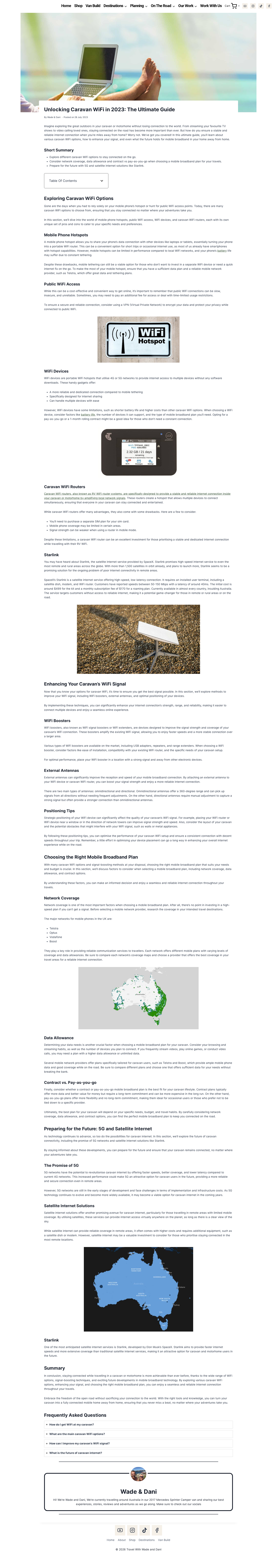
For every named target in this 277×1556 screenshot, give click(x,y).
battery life (88, 414)
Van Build (93, 6)
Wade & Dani (53, 117)
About (122, 1540)
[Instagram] (253, 6)
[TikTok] (261, 6)
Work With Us (211, 6)
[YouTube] (245, 6)
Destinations (147, 1540)
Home (66, 6)
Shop (78, 6)
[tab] (138, 1425)
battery (222, 250)
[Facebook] (269, 6)
